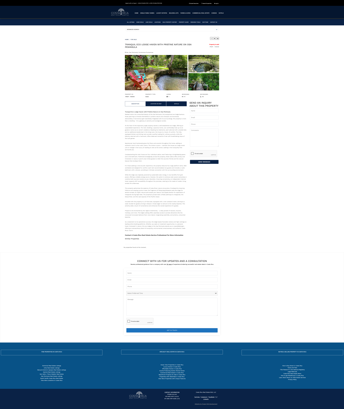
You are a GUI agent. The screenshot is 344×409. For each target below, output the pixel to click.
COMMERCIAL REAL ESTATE (200, 13)
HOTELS (221, 13)
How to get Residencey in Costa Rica (292, 375)
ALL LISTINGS (130, 22)
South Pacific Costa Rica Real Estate (51, 378)
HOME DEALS (140, 22)
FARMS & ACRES (185, 13)
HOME (136, 13)
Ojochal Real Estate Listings (51, 372)
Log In (217, 3)
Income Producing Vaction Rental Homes (172, 370)
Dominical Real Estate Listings (51, 365)
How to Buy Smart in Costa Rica (292, 365)
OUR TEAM (205, 22)
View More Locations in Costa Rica (51, 380)
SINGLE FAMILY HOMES (147, 13)
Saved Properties (207, 3)
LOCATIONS (157, 22)
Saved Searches (194, 3)
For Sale (134, 39)
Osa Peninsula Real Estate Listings (51, 376)
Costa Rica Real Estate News (292, 373)
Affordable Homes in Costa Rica (172, 368)
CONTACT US (213, 22)
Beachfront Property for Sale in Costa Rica (172, 374)
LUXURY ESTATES (161, 13)
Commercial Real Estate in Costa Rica (172, 372)
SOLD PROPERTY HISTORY (170, 22)
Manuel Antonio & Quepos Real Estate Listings (51, 370)
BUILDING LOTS (173, 13)
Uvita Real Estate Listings (52, 368)
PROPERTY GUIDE (184, 22)
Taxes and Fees (292, 367)
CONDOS (214, 13)
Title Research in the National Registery (292, 369)
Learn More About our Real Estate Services (292, 377)
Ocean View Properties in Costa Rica (172, 364)
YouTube (197, 397)
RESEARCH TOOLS (195, 22)
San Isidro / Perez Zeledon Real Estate (52, 374)
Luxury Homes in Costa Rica (172, 366)
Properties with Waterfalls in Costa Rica (172, 376)
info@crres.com (172, 394)
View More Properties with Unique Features (172, 378)
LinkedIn (206, 399)
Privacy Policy (292, 379)
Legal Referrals (292, 371)
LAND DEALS (149, 22)
